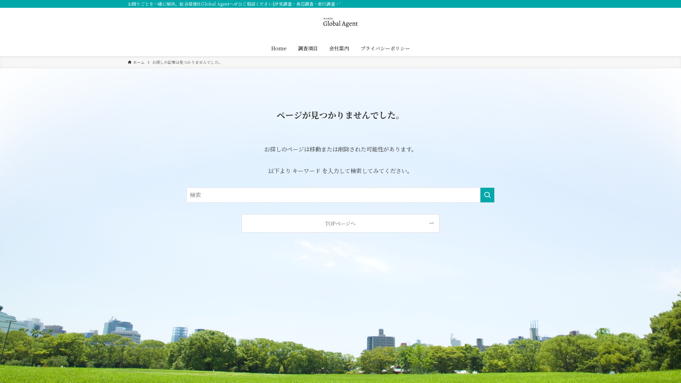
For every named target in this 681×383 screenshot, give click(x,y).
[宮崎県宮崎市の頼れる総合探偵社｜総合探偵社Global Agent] (340, 22)
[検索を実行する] (487, 195)
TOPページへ (340, 223)
